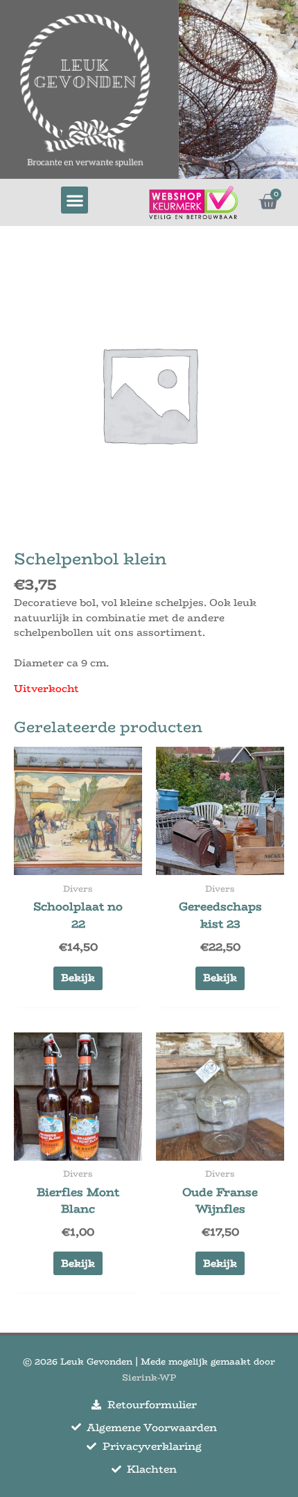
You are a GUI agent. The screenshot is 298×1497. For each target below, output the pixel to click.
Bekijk (78, 977)
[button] (74, 200)
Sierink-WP (149, 1377)
